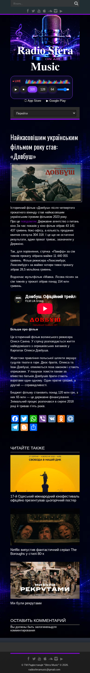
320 (32, 89)
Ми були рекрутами (26, 603)
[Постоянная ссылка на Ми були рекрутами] (45, 597)
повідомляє (29, 221)
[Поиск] (76, 3)
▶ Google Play (56, 100)
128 (42, 89)
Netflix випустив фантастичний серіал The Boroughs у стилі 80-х (43, 552)
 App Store (32, 100)
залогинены (43, 627)
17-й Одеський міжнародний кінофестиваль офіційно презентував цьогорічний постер (44, 498)
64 (52, 89)
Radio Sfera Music (45, 58)
